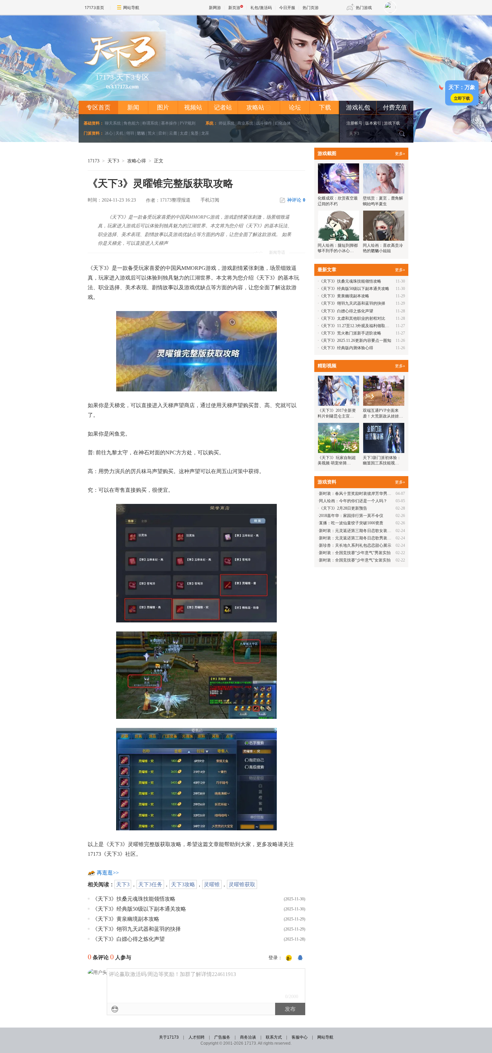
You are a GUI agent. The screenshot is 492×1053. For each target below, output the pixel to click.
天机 (119, 133)
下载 (325, 107)
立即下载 (462, 98)
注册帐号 (354, 123)
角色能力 (132, 123)
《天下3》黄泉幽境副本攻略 (125, 919)
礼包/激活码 (261, 7)
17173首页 (94, 7)
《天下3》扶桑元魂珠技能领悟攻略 (133, 899)
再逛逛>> (108, 873)
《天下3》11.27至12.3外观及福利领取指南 (356, 325)
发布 (290, 1009)
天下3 (113, 160)
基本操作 (169, 123)
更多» (400, 153)
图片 (163, 107)
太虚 (184, 133)
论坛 (295, 107)
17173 (93, 160)
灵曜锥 (212, 884)
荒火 (152, 133)
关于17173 (169, 1037)
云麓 (173, 133)
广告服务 (222, 1037)
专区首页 (98, 107)
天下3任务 (150, 884)
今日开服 (287, 7)
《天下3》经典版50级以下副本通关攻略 (139, 909)
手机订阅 (209, 200)
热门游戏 (364, 7)
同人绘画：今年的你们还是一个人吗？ (353, 501)
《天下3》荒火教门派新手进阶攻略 (350, 333)
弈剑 (162, 133)
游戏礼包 (358, 107)
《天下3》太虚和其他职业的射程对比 (352, 318)
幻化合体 (283, 123)
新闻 (133, 107)
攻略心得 (136, 160)
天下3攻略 (183, 884)
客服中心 (300, 1037)
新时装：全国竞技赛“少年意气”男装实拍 (355, 552)
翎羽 (130, 133)
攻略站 (258, 107)
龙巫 (205, 133)
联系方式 (274, 1037)
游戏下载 (392, 123)
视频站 (193, 107)
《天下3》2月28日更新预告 (343, 508)
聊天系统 (113, 123)
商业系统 (245, 123)
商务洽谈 (248, 1037)
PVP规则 (187, 123)
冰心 (109, 133)
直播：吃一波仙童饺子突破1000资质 (351, 523)
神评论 (296, 200)
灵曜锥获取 (242, 884)
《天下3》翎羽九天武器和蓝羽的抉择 (136, 929)
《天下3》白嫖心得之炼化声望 (128, 939)
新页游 (234, 7)
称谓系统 (150, 123)
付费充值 (395, 107)
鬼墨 (194, 133)
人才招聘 (196, 1037)
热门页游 (311, 7)
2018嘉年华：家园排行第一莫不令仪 (351, 515)
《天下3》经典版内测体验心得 (346, 348)
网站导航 (131, 7)
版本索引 (373, 123)
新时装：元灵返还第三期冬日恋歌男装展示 (357, 538)
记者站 (223, 107)
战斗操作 (264, 123)
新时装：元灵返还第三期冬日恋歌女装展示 (357, 530)
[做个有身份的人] (289, 958)
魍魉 (141, 133)
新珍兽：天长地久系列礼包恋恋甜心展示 (355, 545)
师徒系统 (227, 123)
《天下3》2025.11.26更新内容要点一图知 (355, 340)
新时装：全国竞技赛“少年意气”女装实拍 (355, 560)
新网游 (215, 7)
